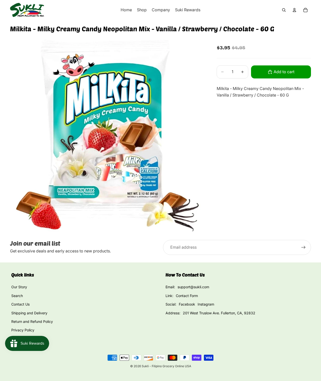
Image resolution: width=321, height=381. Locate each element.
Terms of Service (25, 339)
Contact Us (20, 304)
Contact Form (187, 296)
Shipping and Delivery (29, 313)
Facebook (187, 304)
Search (17, 296)
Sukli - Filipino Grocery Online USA (166, 366)
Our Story (19, 287)
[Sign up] (303, 247)
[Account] (294, 10)
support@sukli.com (193, 287)
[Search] (283, 10)
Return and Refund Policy (32, 321)
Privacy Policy (22, 330)
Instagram (206, 304)
